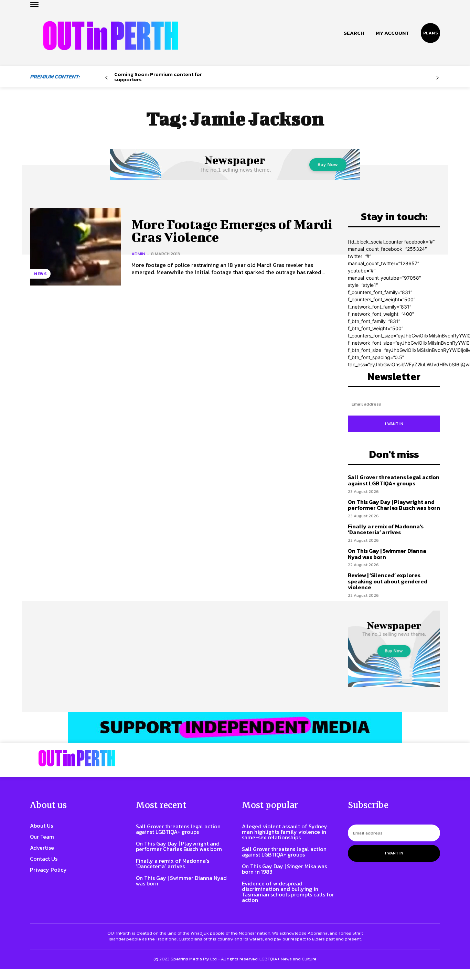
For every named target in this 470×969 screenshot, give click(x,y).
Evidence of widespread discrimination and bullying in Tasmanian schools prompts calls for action (288, 891)
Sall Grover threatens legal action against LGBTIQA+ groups (393, 480)
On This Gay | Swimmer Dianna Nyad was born (387, 554)
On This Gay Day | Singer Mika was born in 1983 (284, 869)
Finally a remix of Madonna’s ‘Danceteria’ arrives (386, 529)
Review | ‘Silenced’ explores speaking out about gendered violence (387, 581)
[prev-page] (106, 78)
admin (138, 253)
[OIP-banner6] (235, 727)
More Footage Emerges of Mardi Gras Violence (232, 231)
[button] (354, 33)
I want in (394, 424)
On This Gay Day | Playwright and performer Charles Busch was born (394, 505)
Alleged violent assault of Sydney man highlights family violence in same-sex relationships (284, 831)
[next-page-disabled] (437, 78)
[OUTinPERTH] (110, 35)
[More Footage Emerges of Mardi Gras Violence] (75, 247)
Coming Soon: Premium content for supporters (158, 76)
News (40, 274)
